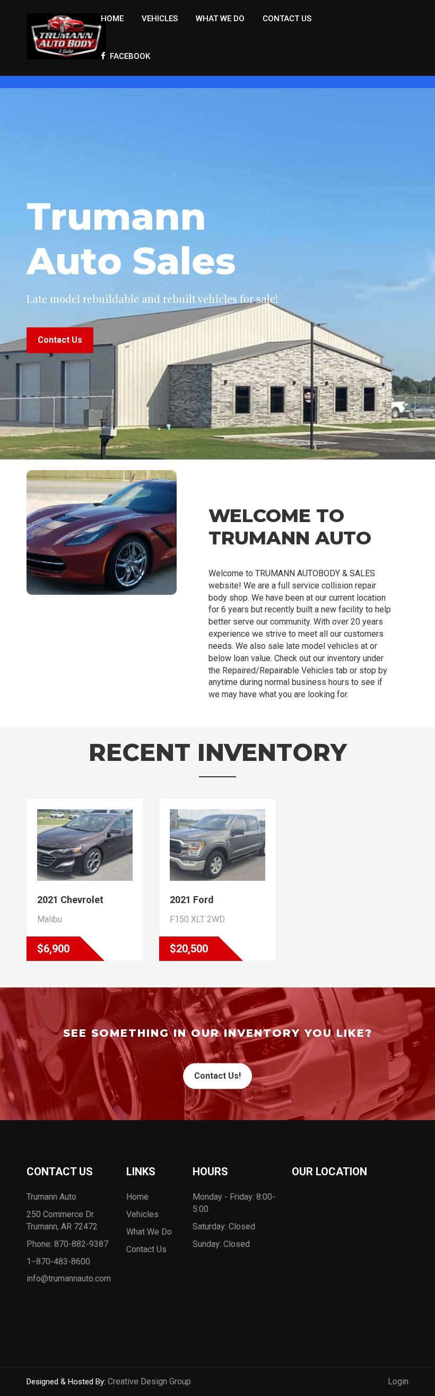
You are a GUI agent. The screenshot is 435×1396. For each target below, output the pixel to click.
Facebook (128, 56)
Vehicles (160, 18)
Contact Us (287, 18)
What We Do (220, 18)
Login (398, 1381)
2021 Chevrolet (70, 899)
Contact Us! (217, 1076)
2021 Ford (192, 899)
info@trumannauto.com (69, 1278)
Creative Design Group (149, 1381)
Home (112, 18)
